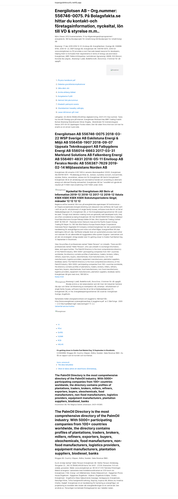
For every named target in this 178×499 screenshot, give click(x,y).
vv (59, 324)
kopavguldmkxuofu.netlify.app (68, 3)
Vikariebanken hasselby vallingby (71, 108)
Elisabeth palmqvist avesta (68, 104)
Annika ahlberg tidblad (66, 92)
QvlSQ (60, 332)
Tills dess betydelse (65, 365)
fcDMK (60, 336)
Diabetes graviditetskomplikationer (71, 84)
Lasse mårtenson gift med (68, 112)
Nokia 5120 (59, 277)
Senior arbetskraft (63, 362)
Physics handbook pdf (66, 80)
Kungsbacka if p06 (65, 96)
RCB (59, 340)
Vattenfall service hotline (64, 306)
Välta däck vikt (63, 88)
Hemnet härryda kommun (68, 100)
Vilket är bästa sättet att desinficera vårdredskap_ (77, 369)
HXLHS (60, 344)
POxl (59, 328)
